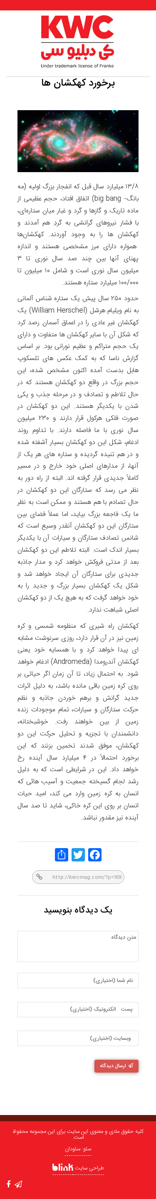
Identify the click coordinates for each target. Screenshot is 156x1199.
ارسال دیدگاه (113, 1066)
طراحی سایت (88, 1168)
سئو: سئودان (78, 1149)
